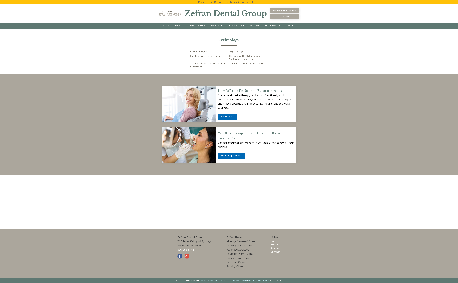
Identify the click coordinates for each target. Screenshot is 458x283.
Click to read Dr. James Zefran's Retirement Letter (229, 2)
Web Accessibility (239, 280)
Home (165, 25)
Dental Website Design (258, 280)
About (178, 25)
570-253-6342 (170, 15)
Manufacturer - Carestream (204, 56)
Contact (291, 25)
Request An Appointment (285, 10)
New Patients (272, 25)
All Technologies (198, 51)
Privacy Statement (209, 280)
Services (215, 25)
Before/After (197, 25)
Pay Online (284, 16)
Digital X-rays (236, 51)
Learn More (227, 116)
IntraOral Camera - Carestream (246, 63)
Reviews (254, 25)
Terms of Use (224, 280)
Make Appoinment (231, 155)
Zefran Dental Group (226, 13)
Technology (235, 25)
